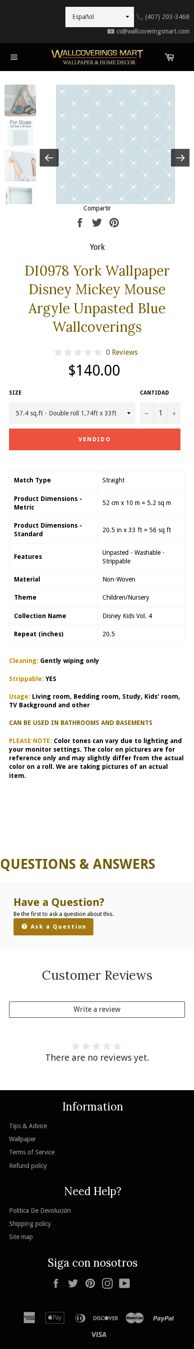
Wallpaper (22, 1139)
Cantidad (154, 393)
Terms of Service (32, 1152)
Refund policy (28, 1165)
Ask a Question (57, 926)
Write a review (97, 1009)
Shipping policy (30, 1223)
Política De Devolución (40, 1210)
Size (15, 393)
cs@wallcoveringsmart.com (148, 31)
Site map (21, 1236)
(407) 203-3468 (162, 16)
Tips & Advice (28, 1126)
